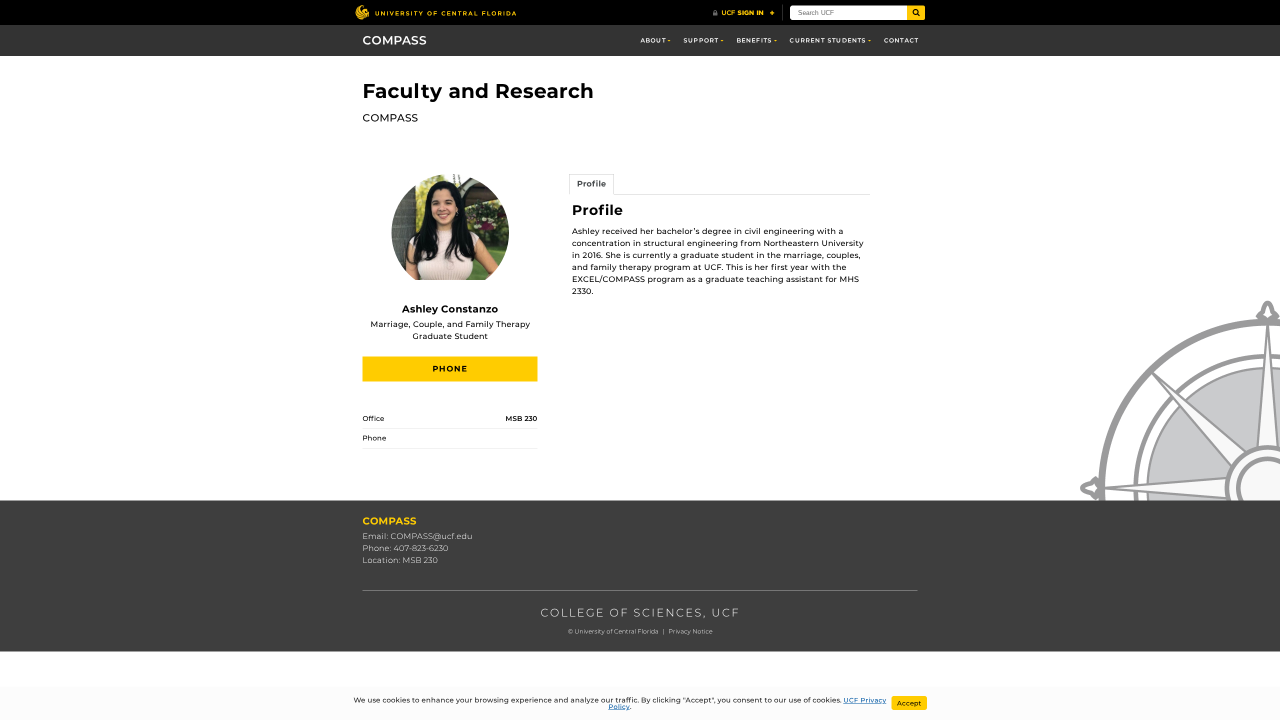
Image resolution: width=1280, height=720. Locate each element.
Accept (909, 703)
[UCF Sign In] (743, 13)
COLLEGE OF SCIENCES (621, 613)
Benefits (754, 40)
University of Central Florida (616, 631)
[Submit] (916, 13)
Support (701, 40)
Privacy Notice (690, 631)
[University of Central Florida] (435, 12)
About (653, 40)
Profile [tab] (591, 183)
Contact (901, 40)
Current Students (828, 40)
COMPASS (394, 40)
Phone (450, 369)
